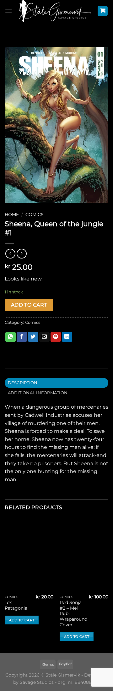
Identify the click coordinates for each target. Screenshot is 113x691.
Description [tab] (23, 382)
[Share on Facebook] (22, 337)
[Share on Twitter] (33, 337)
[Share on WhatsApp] (10, 337)
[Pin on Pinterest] (56, 337)
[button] (8, 11)
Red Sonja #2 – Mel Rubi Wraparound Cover (73, 613)
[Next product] (10, 253)
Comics (34, 214)
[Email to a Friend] (44, 337)
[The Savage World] (55, 11)
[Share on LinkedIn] (67, 337)
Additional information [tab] (38, 392)
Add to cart (29, 305)
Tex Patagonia (16, 605)
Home (12, 214)
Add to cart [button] (22, 620)
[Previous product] (21, 253)
